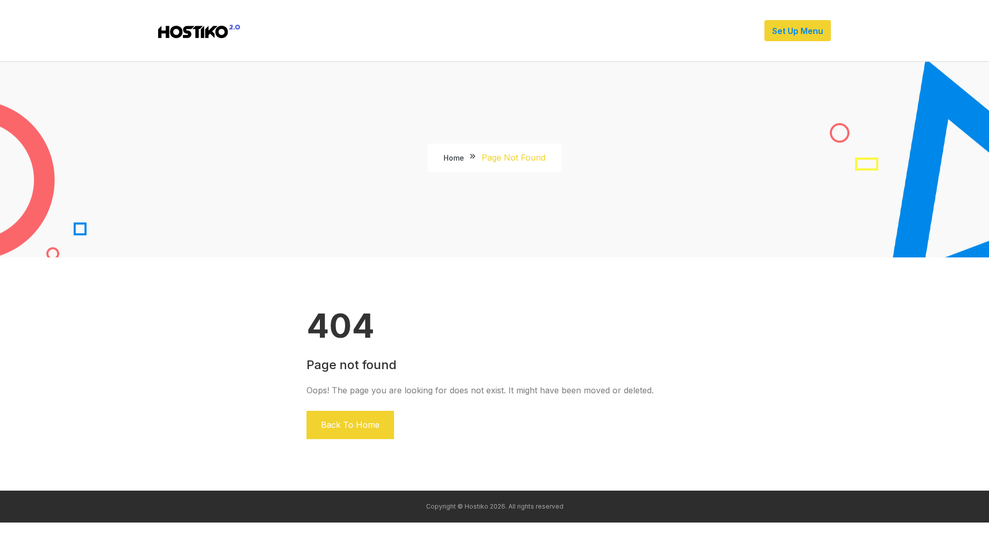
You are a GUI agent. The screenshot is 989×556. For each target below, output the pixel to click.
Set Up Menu (797, 31)
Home (454, 157)
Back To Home (350, 425)
